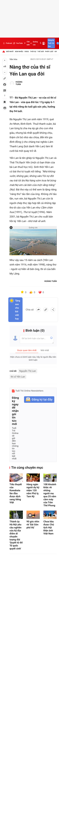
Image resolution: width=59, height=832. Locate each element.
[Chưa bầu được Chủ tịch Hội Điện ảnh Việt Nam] (50, 515)
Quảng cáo (35, 43)
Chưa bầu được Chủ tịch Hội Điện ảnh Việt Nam (48, 527)
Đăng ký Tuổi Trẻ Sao (51, 43)
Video (26, 51)
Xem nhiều (19, 51)
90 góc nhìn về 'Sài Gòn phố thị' (32, 524)
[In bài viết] (4, 108)
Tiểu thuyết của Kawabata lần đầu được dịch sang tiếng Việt (16, 493)
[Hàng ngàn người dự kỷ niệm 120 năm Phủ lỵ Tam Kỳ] (33, 477)
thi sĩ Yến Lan (18, 376)
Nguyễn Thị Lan (27, 371)
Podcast (9, 43)
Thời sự (33, 51)
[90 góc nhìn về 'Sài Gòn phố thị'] (33, 515)
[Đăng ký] (39, 399)
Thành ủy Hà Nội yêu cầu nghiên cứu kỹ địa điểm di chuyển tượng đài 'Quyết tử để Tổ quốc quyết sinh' (16, 535)
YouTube (19, 43)
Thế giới (40, 51)
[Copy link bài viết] (45, 309)
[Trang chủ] (3, 51)
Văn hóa (13, 59)
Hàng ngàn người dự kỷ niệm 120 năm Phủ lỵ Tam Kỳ (32, 490)
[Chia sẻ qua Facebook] (38, 309)
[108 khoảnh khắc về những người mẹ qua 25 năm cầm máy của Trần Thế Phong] (50, 477)
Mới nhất (10, 51)
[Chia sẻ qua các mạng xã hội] (53, 309)
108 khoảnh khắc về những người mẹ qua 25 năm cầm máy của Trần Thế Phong (49, 495)
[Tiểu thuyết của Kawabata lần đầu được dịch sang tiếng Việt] (16, 477)
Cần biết (28, 43)
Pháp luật (49, 51)
